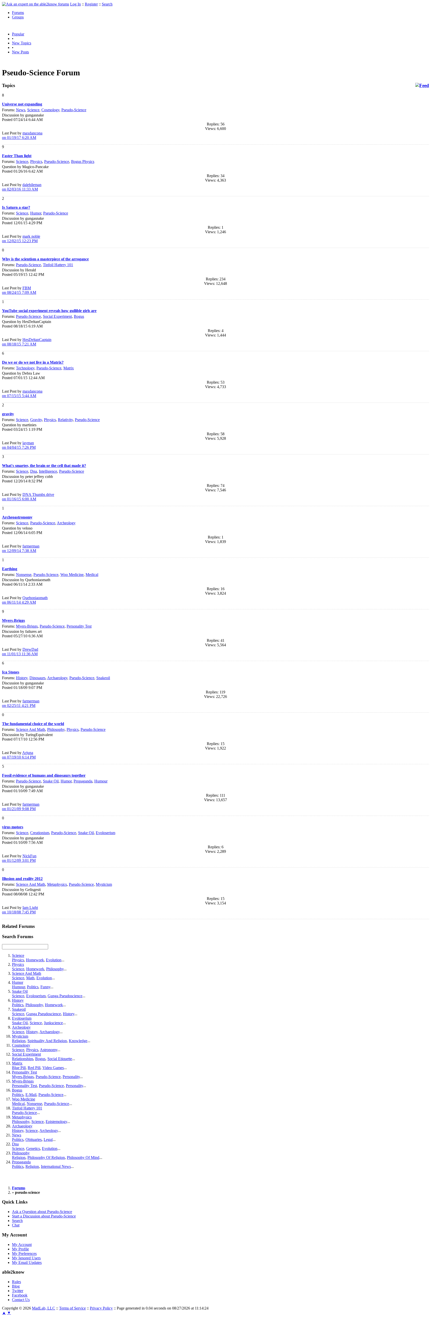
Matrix (68, 368)
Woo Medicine (72, 574)
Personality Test (79, 626)
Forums (18, 12)
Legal (48, 1139)
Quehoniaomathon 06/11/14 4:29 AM (25, 600)
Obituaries (33, 1139)
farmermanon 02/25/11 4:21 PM (20, 703)
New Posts (20, 52)
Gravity (36, 420)
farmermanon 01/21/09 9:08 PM (20, 806)
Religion (18, 1041)
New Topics (21, 43)
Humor (35, 213)
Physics (36, 161)
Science (33, 110)
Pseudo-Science (73, 110)
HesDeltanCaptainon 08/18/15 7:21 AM (26, 341)
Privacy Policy (101, 1308)
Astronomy (48, 1050)
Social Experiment (57, 316)
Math (30, 978)
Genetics (33, 1148)
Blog (16, 1286)
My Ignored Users (26, 1258)
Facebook (19, 1295)
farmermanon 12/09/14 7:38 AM (20, 548)
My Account (22, 1244)
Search (107, 4)
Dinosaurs (37, 678)
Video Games (53, 1068)
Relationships (22, 1059)
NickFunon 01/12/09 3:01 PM (19, 858)
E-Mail (30, 1095)
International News (56, 1166)
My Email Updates (27, 1262)
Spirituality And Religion (47, 1041)
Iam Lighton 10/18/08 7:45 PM (20, 909)
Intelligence (48, 471)
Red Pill (34, 1068)
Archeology (66, 523)
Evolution (53, 960)
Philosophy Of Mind (83, 1157)
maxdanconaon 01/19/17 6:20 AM (22, 135)
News (20, 110)
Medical (92, 574)
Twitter (17, 1291)
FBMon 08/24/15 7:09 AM (19, 290)
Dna (33, 471)
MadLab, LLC (43, 1308)
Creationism (39, 833)
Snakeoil (103, 678)
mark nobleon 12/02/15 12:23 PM (21, 238)
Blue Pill (19, 1068)
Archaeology (57, 678)
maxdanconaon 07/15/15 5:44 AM (22, 393)
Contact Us (21, 1300)
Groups (18, 17)
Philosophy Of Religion (46, 1157)
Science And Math (30, 729)
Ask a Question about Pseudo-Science (42, 1211)
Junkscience (53, 1023)
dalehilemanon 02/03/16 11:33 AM (21, 187)
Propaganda (83, 781)
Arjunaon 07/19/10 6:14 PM (19, 755)
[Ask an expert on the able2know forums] (35, 4)
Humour (101, 781)
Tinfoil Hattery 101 (58, 265)
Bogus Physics (82, 161)
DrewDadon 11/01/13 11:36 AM (20, 651)
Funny (45, 987)
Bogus (79, 316)
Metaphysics (57, 884)
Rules (16, 1282)
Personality (71, 1077)
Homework (35, 960)
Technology (25, 368)
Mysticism (104, 884)
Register (91, 4)
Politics (32, 987)
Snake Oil (51, 781)
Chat (15, 1225)
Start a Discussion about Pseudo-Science (44, 1216)
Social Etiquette (59, 1059)
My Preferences (24, 1253)
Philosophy (56, 729)
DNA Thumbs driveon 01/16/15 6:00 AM (28, 496)
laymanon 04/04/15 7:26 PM (19, 445)
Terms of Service (72, 1308)
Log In (75, 4)
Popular (18, 34)
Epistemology (56, 1121)
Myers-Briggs (27, 626)
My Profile (20, 1249)
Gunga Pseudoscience (65, 996)
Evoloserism (105, 833)
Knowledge (78, 1041)
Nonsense (23, 574)
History (21, 678)
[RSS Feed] (422, 85)
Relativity (65, 420)
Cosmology (50, 110)
